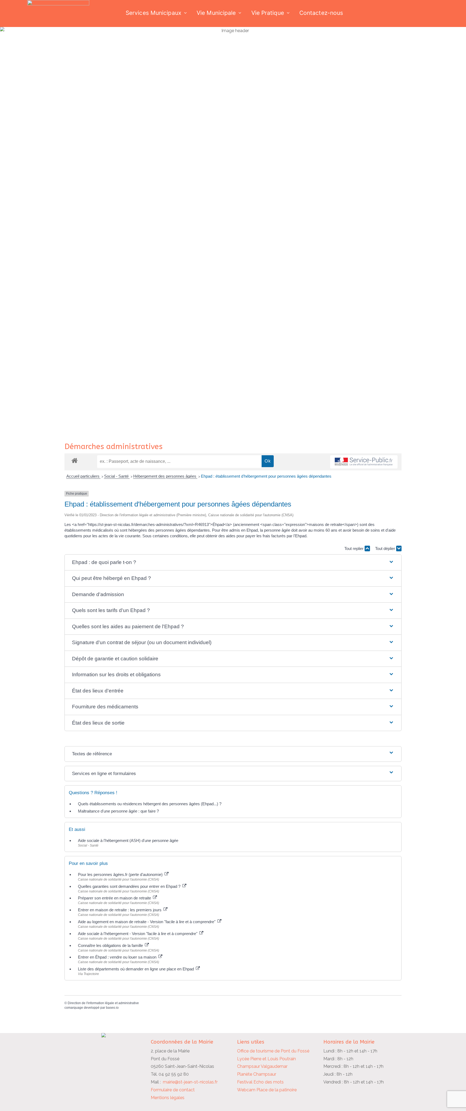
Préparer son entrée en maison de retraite (115, 898)
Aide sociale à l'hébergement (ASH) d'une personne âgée (128, 840)
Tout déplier (385, 548)
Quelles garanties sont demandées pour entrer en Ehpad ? (129, 886)
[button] (233, 562)
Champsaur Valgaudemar (262, 1066)
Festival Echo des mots (260, 1082)
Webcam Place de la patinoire (267, 1089)
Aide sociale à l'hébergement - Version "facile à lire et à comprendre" (138, 933)
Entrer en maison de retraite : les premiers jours (120, 910)
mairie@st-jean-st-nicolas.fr (190, 1082)
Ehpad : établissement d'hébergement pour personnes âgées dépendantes (266, 476)
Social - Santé (117, 476)
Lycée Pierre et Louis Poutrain (266, 1058)
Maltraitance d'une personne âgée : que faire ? (118, 811)
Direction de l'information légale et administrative (103, 1003)
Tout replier (354, 548)
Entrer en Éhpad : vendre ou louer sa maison (117, 957)
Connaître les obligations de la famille (111, 945)
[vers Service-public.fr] (364, 461)
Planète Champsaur (256, 1074)
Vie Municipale (216, 12)
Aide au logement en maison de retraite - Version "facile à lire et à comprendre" (147, 921)
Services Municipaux (153, 12)
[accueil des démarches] (74, 460)
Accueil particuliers (83, 476)
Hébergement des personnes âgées (165, 476)
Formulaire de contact (173, 1089)
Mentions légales (167, 1097)
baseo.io (112, 1008)
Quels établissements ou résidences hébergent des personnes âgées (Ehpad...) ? (149, 803)
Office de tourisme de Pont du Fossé (273, 1051)
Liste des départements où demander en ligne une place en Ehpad (136, 969)
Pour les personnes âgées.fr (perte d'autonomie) (121, 874)
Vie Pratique (267, 12)
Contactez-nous (321, 12)
